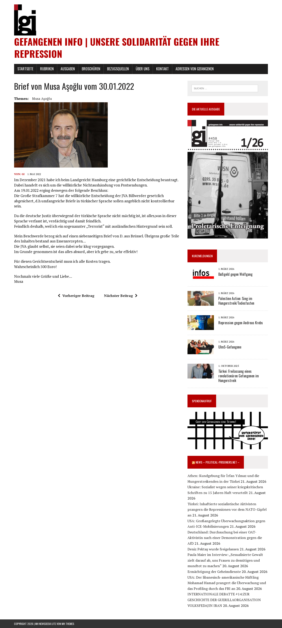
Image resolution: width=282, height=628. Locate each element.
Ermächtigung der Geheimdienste (214, 571)
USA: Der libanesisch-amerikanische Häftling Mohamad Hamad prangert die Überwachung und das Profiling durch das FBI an (226, 583)
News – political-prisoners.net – (217, 462)
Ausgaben (68, 68)
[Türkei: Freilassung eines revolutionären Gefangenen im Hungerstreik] (200, 375)
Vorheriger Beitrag (78, 295)
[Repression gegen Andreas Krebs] (200, 327)
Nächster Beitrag (118, 295)
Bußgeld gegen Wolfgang (235, 274)
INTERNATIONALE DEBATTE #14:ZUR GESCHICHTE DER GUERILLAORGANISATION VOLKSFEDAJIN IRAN (224, 600)
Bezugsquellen (118, 68)
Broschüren (91, 68)
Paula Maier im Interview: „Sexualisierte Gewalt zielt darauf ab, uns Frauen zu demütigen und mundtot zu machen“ (225, 560)
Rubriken (47, 68)
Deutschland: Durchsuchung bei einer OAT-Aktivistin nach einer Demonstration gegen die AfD (224, 538)
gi (23, 174)
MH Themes (68, 624)
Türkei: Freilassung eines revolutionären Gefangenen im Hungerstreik (238, 376)
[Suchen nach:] (224, 88)
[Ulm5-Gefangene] (200, 351)
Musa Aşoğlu (42, 98)
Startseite (25, 68)
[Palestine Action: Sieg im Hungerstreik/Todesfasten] (200, 302)
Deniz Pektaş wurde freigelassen (213, 549)
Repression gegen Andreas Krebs (240, 322)
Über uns (142, 68)
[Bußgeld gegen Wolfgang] (200, 278)
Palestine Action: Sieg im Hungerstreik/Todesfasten (236, 301)
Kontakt (162, 68)
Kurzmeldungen (202, 255)
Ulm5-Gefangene (229, 347)
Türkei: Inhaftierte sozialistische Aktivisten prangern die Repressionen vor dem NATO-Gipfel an (227, 509)
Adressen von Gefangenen (195, 68)
